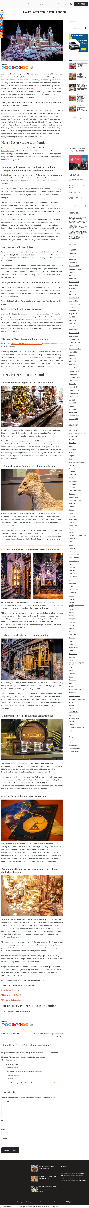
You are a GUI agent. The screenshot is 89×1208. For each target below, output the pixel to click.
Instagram (72, 551)
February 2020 (74, 371)
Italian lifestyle (74, 561)
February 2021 (74, 333)
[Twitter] (9, 67)
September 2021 (74, 310)
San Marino (73, 654)
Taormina (72, 680)
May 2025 (72, 250)
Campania (72, 484)
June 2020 (72, 358)
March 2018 (73, 412)
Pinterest (72, 638)
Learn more (82, 1180)
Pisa (70, 641)
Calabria (72, 478)
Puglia (71, 644)
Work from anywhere (76, 727)
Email (3, 1129)
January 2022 (73, 301)
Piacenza (72, 631)
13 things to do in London (11, 1000)
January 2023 (73, 285)
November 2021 (74, 304)
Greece (71, 541)
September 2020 (75, 348)
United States (73, 711)
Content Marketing (75, 490)
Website (4, 1138)
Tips (70, 683)
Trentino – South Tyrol (77, 699)
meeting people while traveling (76, 605)
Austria (71, 439)
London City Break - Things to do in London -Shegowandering (33, 1053)
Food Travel (73, 519)
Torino (71, 686)
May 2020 (72, 361)
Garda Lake (73, 525)
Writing (71, 731)
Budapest (72, 474)
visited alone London (14, 148)
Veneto (71, 715)
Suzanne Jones (12, 1075)
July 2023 (72, 272)
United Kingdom (7, 151)
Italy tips (72, 567)
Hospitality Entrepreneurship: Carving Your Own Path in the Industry (78, 227)
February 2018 (74, 415)
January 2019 (73, 393)
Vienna (71, 724)
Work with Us (51, 4)
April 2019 (72, 384)
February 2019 (74, 390)
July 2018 (72, 400)
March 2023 (73, 278)
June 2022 (72, 291)
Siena (71, 670)
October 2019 (73, 380)
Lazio (70, 580)
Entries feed (73, 745)
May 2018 (72, 406)
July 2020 (72, 355)
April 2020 (72, 364)
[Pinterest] (13, 67)
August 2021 (73, 313)
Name (3, 1120)
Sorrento (72, 673)
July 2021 (72, 317)
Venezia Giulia (74, 718)
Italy (20, 4)
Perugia (71, 628)
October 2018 (73, 396)
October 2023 (74, 266)
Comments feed (74, 748)
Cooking (72, 494)
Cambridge (73, 481)
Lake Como (73, 573)
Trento (71, 702)
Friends (71, 522)
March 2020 (73, 368)
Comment (5, 1102)
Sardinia (72, 657)
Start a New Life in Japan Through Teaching (77, 218)
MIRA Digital (68, 1202)
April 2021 (72, 326)
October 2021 (73, 307)
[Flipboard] (20, 67)
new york (72, 618)
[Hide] (0, 40)
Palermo (72, 622)
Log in (71, 742)
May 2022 (72, 294)
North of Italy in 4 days (11, 1033)
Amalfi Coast (73, 436)
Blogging (40, 4)
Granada (72, 538)
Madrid (71, 599)
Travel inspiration (75, 689)
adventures (73, 430)
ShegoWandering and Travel (76, 663)
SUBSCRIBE (81, 4)
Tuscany (72, 705)
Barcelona (72, 443)
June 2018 (72, 403)
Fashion (71, 510)
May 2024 (72, 253)
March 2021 (73, 329)
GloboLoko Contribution (77, 535)
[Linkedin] (16, 67)
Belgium (72, 455)
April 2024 (72, 256)
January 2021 (73, 336)
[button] (22, 4)
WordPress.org (74, 751)
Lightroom (72, 583)
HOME (15, 4)
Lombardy (72, 592)
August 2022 (73, 288)
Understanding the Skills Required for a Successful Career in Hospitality (78, 232)
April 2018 (72, 409)
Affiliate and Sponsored (77, 433)
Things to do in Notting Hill (11, 995)
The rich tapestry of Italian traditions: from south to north (76, 237)
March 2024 (73, 259)
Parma (71, 625)
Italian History (74, 557)
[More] (26, 67)
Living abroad (73, 589)
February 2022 (74, 297)
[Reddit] (6, 67)
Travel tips (72, 692)
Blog (58, 4)
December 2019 (74, 377)
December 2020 (74, 339)
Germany (72, 532)
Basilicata (72, 449)
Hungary (72, 548)
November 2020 (74, 342)
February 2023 (74, 282)
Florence (72, 516)
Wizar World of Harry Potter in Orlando (26, 344)
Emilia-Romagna (75, 500)
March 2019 (73, 387)
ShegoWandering (13, 1064)
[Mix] (23, 67)
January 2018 (73, 419)
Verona (71, 721)
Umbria (71, 708)
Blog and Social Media (76, 462)
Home (71, 545)
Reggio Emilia (73, 647)
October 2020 (74, 345)
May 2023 (72, 275)
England (4, 175)
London (71, 596)
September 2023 (75, 269)
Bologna (72, 468)
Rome (71, 650)
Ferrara (71, 513)
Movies (71, 612)
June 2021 (72, 320)
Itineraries (72, 570)
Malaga (71, 602)
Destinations (29, 4)
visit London (33, 88)
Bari (70, 446)
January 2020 (73, 374)
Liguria (71, 586)
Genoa (71, 529)
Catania (72, 487)
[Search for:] (78, 28)
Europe (71, 506)
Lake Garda (73, 576)
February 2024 (74, 262)
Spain (71, 676)
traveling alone (74, 696)
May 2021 (72, 323)
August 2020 (73, 352)
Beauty (71, 452)
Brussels (72, 471)
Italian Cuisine (74, 554)
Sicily (70, 667)
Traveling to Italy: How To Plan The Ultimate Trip (78, 222)
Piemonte (72, 634)
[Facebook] (3, 67)
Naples (71, 615)
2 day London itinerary (10, 990)
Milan (71, 609)
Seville (71, 660)
